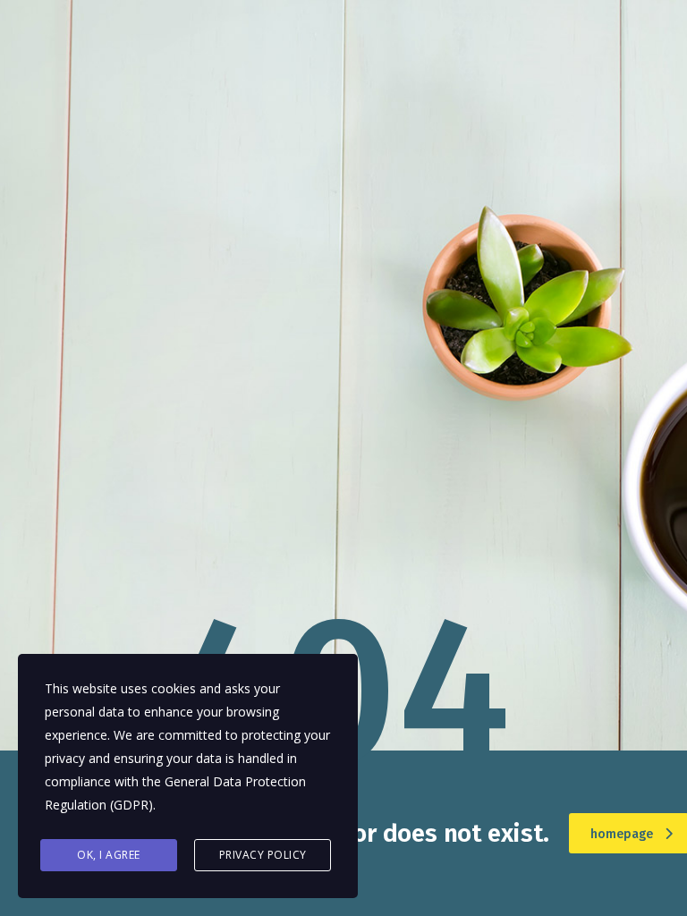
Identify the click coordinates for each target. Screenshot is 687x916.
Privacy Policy (263, 854)
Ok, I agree (108, 854)
